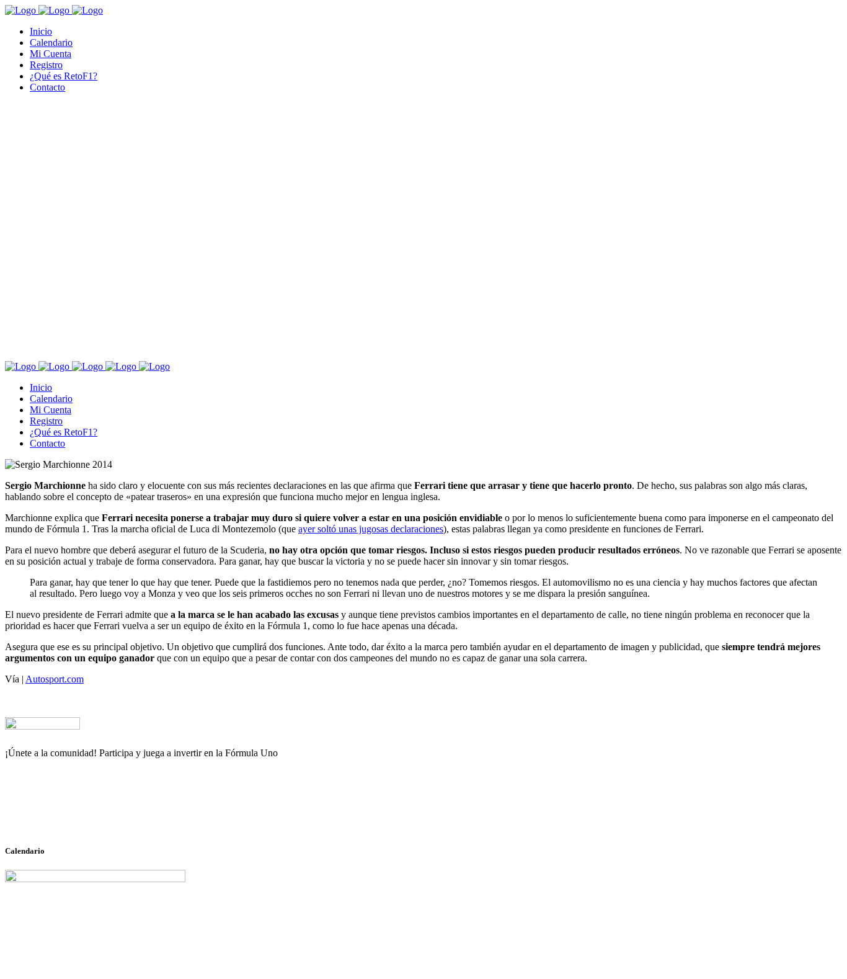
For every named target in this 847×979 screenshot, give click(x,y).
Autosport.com (54, 679)
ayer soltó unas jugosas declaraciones (370, 529)
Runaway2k (64, 813)
